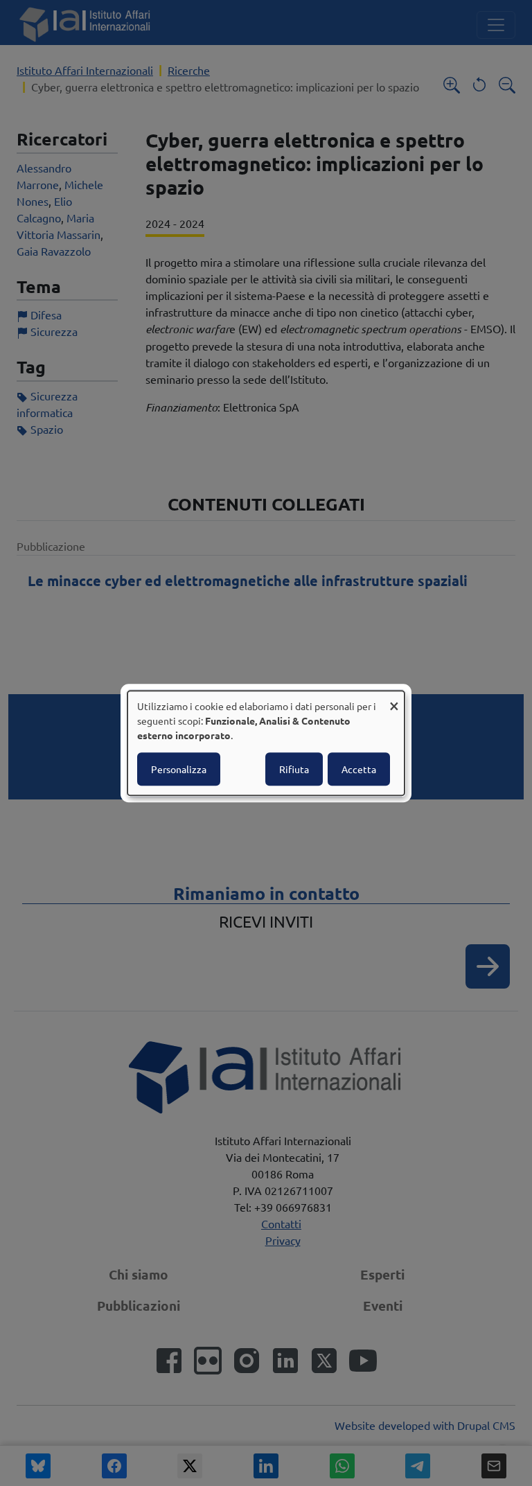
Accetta (359, 769)
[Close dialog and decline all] (394, 699)
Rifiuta (294, 769)
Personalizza (178, 769)
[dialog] (266, 743)
